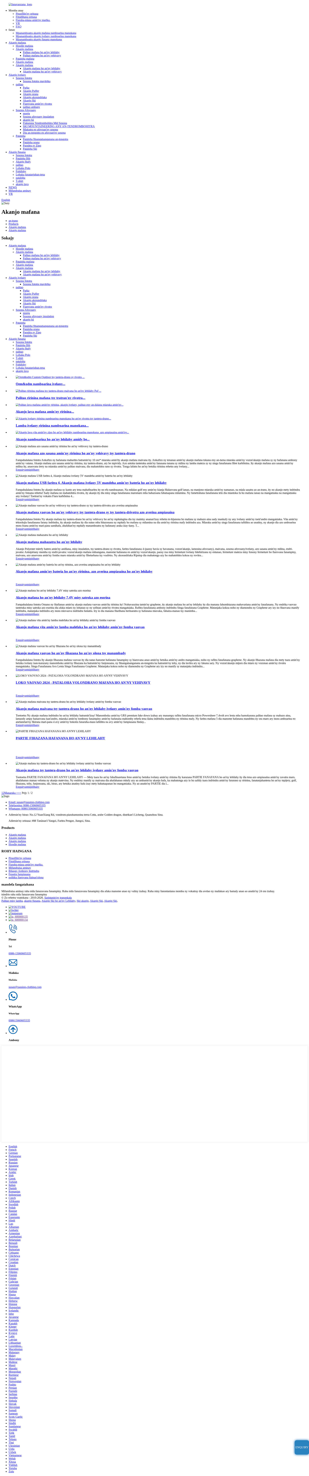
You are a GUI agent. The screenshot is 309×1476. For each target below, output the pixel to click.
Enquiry (20, 469)
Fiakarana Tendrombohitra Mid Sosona (45, 123)
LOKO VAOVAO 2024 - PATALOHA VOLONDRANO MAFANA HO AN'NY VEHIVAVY (83, 682)
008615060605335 (19, 1020)
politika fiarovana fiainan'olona (26, 877)
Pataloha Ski (30, 148)
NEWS (13, 187)
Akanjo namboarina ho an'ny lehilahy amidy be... (53, 439)
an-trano (13, 220)
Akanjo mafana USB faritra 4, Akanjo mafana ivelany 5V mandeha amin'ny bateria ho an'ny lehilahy (91, 483)
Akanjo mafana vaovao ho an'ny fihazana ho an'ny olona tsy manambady (71, 653)
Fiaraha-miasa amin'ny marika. (33, 20)
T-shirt (19, 181)
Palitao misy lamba (12, 900)
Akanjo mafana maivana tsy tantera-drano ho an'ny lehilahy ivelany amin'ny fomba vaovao (84, 709)
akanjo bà (28, 119)
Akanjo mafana (17, 42)
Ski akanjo (83, 900)
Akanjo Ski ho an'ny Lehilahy (58, 900)
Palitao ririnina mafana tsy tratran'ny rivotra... (50, 398)
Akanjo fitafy (23, 161)
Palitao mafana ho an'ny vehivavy (42, 55)
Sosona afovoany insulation (38, 116)
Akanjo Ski (29, 100)
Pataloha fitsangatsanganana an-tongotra (45, 139)
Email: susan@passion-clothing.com (29, 802)
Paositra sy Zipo (32, 145)
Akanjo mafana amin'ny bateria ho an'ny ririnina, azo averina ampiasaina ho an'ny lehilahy (84, 571)
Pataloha (20, 135)
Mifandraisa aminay (20, 190)
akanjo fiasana (32, 900)
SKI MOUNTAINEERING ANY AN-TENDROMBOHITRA (59, 126)
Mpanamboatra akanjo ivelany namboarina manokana (46, 36)
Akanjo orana (30, 94)
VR (18, 23)
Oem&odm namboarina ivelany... (40, 384)
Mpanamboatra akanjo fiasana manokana (39, 39)
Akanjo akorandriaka (35, 97)
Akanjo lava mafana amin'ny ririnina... (45, 411)
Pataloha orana (31, 142)
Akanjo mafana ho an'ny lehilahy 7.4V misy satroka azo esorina (63, 597)
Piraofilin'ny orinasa (27, 13)
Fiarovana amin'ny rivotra (37, 103)
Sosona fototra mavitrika (36, 81)
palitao (19, 84)
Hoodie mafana (24, 45)
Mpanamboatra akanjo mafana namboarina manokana (46, 33)
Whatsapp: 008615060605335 (26, 808)
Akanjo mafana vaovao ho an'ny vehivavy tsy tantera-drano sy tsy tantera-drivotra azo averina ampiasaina (95, 512)
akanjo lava (22, 184)
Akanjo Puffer (31, 90)
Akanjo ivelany (17, 74)
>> (19, 792)
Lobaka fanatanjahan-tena (30, 174)
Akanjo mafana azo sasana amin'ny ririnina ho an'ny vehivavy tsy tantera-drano (75, 453)
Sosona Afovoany (26, 110)
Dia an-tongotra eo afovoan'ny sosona (44, 132)
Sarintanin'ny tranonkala (58, 897)
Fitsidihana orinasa (26, 16)
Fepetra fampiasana (19, 874)
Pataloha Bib (23, 158)
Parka (26, 87)
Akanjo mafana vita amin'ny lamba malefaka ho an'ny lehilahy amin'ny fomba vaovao (80, 627)
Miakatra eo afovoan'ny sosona (40, 129)
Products (13, 223)
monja (26, 113)
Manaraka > (11, 792)
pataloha (20, 177)
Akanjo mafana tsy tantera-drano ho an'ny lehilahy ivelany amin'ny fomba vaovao (77, 770)
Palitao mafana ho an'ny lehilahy (41, 52)
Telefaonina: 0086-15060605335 (27, 805)
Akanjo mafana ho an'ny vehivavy (42, 71)
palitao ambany (31, 107)
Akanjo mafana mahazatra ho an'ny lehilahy (49, 542)
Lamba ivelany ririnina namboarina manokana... (52, 425)
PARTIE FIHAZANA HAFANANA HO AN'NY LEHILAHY (60, 738)
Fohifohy (21, 171)
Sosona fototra (24, 78)
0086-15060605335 (20, 953)
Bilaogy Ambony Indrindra (24, 871)
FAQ (18, 26)
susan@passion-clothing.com (25, 987)
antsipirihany (32, 469)
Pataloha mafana (25, 58)
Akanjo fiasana (17, 152)
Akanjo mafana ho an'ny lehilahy (41, 68)
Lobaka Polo (23, 168)
